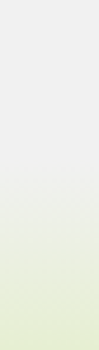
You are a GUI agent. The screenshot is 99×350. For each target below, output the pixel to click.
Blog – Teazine (20, 274)
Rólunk (14, 268)
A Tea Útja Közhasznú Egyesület (33, 326)
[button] (44, 57)
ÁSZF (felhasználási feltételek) (32, 315)
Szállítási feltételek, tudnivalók (33, 310)
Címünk (14, 279)
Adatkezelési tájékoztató (27, 321)
